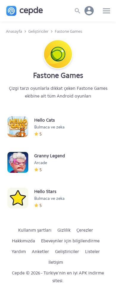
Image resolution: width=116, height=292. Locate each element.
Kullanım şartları (34, 230)
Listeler (92, 251)
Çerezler (84, 230)
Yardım (19, 251)
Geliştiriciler (67, 251)
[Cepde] (24, 11)
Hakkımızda (23, 241)
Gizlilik (63, 230)
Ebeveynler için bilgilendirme (70, 241)
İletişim (55, 262)
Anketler (40, 251)
